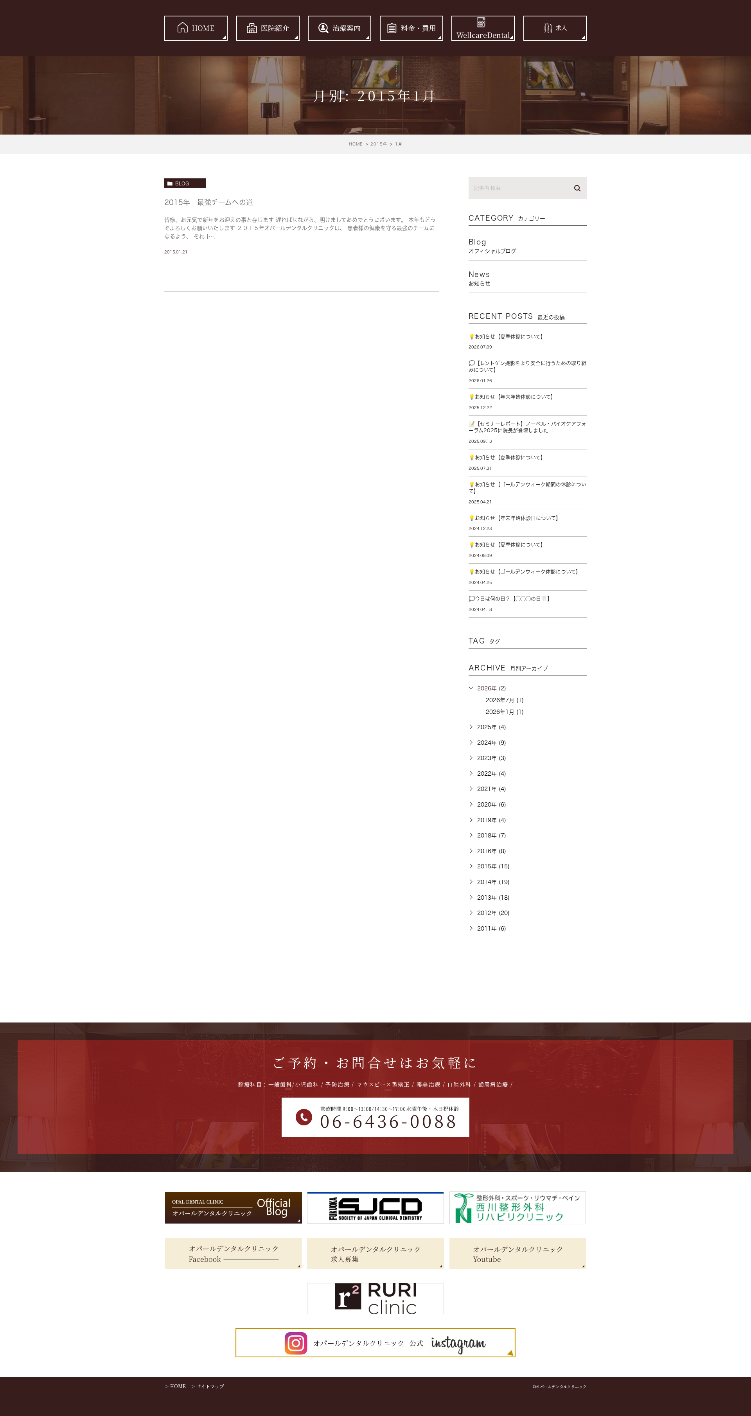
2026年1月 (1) (505, 712)
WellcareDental (483, 35)
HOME (203, 28)
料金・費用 (418, 28)
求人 (561, 28)
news (479, 278)
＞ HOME (175, 1386)
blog (182, 183)
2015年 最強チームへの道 (208, 202)
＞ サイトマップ (207, 1386)
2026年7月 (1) (505, 700)
